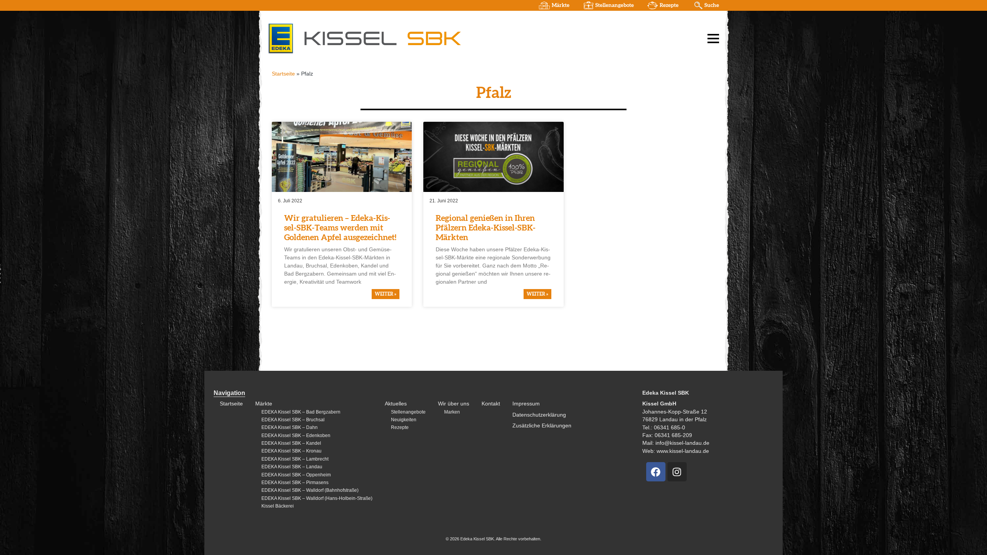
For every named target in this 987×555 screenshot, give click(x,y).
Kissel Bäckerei (277, 506)
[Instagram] (677, 471)
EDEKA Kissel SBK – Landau (291, 466)
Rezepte (669, 5)
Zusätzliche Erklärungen (541, 426)
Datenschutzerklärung (539, 415)
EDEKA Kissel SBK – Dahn (289, 427)
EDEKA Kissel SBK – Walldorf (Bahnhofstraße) (310, 490)
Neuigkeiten (403, 419)
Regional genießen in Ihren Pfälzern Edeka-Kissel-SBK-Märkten (486, 228)
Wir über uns (453, 404)
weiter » (385, 294)
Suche (711, 5)
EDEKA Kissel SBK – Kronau (291, 451)
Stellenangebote (614, 5)
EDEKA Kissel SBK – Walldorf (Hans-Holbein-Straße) (316, 498)
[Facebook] (655, 471)
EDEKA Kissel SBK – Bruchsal (293, 419)
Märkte (560, 5)
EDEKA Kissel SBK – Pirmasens (294, 482)
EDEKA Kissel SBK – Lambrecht (294, 459)
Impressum (526, 404)
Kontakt (491, 404)
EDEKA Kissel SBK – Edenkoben (295, 435)
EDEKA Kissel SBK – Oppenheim (296, 475)
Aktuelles (396, 404)
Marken (452, 412)
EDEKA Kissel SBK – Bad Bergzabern (300, 412)
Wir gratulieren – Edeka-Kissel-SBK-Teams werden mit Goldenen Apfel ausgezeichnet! (340, 228)
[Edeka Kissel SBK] (364, 38)
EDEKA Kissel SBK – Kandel (291, 443)
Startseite (283, 74)
